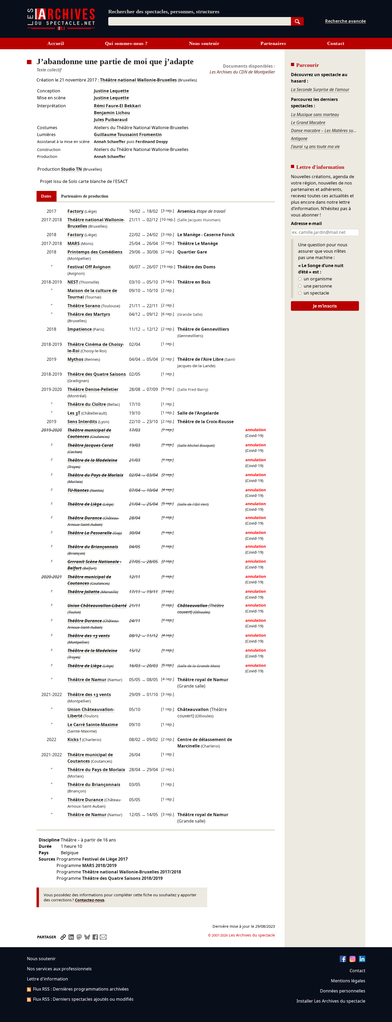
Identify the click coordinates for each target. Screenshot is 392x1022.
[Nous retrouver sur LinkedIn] (362, 960)
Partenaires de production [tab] (84, 196)
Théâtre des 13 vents (88, 636)
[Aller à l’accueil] (61, 29)
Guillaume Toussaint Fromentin (128, 134)
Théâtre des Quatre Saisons (96, 374)
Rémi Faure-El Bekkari (117, 106)
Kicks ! (74, 739)
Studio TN (71, 169)
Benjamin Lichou (112, 113)
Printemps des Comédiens (94, 252)
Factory (75, 211)
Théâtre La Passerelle (89, 533)
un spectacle (316, 293)
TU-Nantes (78, 490)
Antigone (299, 138)
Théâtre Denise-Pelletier (92, 389)
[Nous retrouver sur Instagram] (352, 960)
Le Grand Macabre (308, 122)
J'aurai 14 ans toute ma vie (315, 146)
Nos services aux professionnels (59, 969)
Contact (336, 43)
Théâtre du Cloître (86, 404)
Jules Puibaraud (110, 119)
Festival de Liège (105, 859)
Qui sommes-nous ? (126, 43)
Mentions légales (348, 981)
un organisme (317, 279)
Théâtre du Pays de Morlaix (95, 475)
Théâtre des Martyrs (88, 314)
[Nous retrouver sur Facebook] (343, 960)
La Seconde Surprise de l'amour (320, 89)
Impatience (79, 329)
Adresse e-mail (306, 223)
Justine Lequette (111, 91)
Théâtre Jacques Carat (90, 445)
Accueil (55, 43)
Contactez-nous (89, 899)
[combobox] (199, 21)
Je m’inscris (325, 306)
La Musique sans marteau (315, 114)
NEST (72, 282)
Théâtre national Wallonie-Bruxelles (138, 80)
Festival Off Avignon (89, 267)
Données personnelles (342, 991)
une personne (317, 286)
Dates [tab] (46, 196)
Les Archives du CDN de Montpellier (242, 72)
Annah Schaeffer (110, 141)
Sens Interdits (82, 421)
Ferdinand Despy (151, 141)
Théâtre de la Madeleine (92, 460)
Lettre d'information (47, 979)
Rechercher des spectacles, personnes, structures (163, 11)
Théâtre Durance (84, 518)
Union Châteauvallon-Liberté (97, 605)
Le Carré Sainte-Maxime (92, 724)
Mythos (75, 359)
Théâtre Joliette (83, 592)
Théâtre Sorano (83, 306)
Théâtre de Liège (84, 504)
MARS (73, 243)
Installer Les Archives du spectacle (331, 1001)
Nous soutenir (204, 43)
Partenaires (273, 43)
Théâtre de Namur (86, 679)
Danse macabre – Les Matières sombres (325, 130)
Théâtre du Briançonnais (92, 547)
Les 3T (73, 413)
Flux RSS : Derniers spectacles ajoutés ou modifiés (83, 999)
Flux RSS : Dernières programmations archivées (81, 989)
